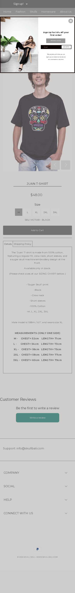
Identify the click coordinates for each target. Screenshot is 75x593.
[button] (70, 21)
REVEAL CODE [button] (56, 41)
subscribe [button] (66, 47)
